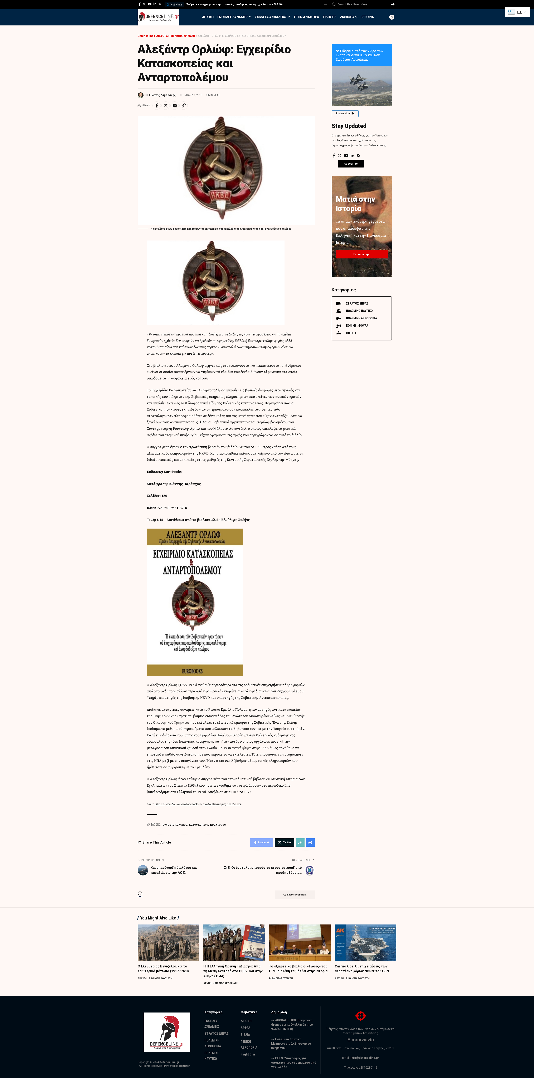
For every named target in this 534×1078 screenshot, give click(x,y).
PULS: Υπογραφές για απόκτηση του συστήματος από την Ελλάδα (293, 1063)
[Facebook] (140, 4)
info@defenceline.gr (365, 1057)
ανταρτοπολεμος (174, 824)
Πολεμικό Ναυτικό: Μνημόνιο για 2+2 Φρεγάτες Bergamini (291, 1044)
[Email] (174, 105)
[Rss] (159, 4)
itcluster (184, 1065)
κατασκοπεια (198, 824)
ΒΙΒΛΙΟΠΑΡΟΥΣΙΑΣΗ (161, 978)
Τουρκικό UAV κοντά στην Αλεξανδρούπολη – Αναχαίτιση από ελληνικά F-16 (236, 4)
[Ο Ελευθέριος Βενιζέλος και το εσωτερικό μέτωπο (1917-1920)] (168, 942)
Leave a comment (296, 894)
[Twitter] (144, 4)
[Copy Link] (183, 105)
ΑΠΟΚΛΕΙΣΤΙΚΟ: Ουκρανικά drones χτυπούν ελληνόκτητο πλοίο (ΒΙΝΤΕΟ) (292, 1025)
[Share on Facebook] (156, 105)
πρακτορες (218, 824)
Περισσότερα (361, 254)
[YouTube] (149, 4)
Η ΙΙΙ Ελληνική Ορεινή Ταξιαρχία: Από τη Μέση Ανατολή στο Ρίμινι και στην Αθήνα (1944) (233, 971)
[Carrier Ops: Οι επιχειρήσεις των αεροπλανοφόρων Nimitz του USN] (365, 942)
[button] (325, 4)
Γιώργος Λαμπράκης (162, 95)
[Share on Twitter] (165, 105)
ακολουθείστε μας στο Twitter (222, 804)
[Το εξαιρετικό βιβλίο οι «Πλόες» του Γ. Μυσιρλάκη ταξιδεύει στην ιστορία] (300, 942)
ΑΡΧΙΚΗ (142, 978)
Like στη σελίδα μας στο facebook (176, 804)
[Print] (310, 842)
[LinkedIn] (154, 4)
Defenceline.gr (169, 1062)
